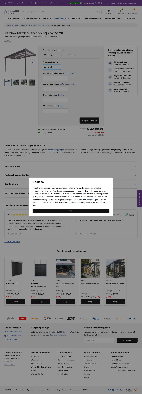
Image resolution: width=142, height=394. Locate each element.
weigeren (90, 200)
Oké (71, 211)
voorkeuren (76, 202)
